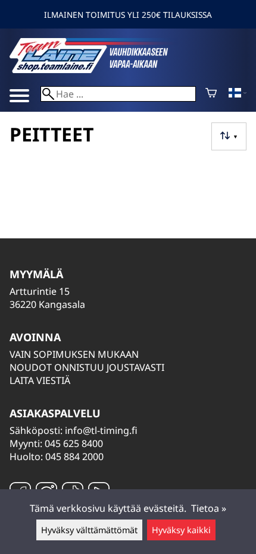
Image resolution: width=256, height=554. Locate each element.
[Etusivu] (99, 69)
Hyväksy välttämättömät (89, 530)
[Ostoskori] (211, 93)
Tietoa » (208, 508)
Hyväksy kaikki (181, 530)
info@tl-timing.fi (101, 430)
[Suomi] (237, 93)
